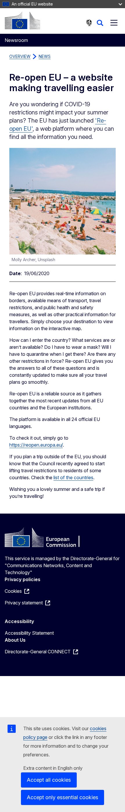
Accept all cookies (49, 780)
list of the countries (73, 477)
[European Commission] (22, 20)
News (45, 56)
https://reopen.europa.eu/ (36, 445)
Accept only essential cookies (62, 797)
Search (100, 22)
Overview (20, 56)
